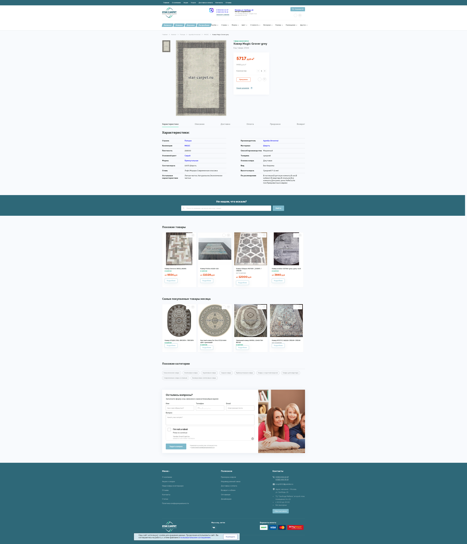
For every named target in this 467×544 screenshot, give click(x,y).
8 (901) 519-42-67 (222, 10)
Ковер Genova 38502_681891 (175, 269)
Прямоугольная (191, 161)
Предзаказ (243, 79)
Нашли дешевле (242, 88)
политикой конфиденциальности (203, 447)
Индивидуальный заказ (230, 481)
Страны (224, 25)
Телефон (200, 404)
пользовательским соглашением (195, 537)
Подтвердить (230, 537)
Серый (187, 156)
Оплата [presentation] (250, 124)
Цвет (243, 25)
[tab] (170, 124)
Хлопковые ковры (191, 373)
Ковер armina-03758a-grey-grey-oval (286, 269)
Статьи (165, 499)
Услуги (193, 3)
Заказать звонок (222, 15)
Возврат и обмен (228, 490)
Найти (278, 208)
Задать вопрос (176, 446)
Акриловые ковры (209, 373)
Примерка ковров (228, 477)
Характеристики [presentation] (170, 124)
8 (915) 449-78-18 (222, 12)
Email (228, 404)
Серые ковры (226, 373)
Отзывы (228, 3)
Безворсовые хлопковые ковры (204, 378)
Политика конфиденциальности (175, 503)
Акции (186, 3)
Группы (213, 25)
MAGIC (206, 34)
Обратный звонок (280, 511)
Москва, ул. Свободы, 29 (244, 10)
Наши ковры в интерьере (173, 486)
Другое (303, 25)
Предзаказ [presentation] (275, 124)
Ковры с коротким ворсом (268, 373)
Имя (167, 404)
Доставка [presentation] (225, 124)
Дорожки (191, 25)
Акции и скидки (168, 481)
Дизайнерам (226, 499)
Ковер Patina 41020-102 (209, 269)
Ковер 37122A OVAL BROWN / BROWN (179, 340)
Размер (278, 25)
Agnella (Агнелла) (194, 34)
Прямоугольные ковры (244, 373)
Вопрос (169, 413)
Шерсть (266, 146)
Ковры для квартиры (290, 373)
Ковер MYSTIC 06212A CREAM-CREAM (286, 340)
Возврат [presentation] (301, 124)
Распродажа (204, 25)
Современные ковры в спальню (175, 378)
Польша (182, 34)
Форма (234, 25)
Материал (267, 25)
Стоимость (254, 25)
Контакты (219, 3)
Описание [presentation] (199, 124)
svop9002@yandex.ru (284, 484)
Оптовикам (225, 495)
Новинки (179, 25)
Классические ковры (171, 373)
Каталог (167, 25)
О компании (176, 3)
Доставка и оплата (206, 3)
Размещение (290, 25)
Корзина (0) (299, 9)
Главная (166, 3)
